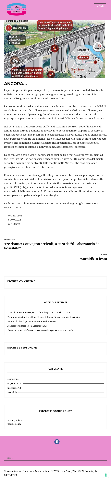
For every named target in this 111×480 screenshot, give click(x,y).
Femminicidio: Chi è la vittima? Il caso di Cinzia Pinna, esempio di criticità (43, 317)
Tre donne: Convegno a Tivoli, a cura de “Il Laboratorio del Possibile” (52, 244)
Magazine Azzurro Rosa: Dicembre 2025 (27, 326)
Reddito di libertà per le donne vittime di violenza (31, 321)
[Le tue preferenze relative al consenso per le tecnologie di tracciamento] (106, 475)
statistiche (12, 392)
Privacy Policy (14, 420)
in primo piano (14, 383)
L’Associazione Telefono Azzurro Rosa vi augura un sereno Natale (40, 330)
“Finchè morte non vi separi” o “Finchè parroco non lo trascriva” (39, 312)
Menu (100, 6)
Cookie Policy (14, 424)
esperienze (12, 379)
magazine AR (14, 388)
